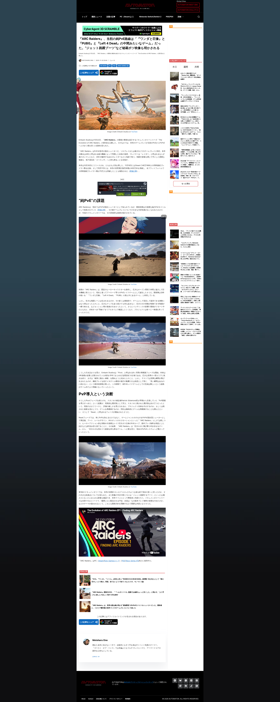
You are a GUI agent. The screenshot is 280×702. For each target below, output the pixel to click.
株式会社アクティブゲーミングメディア (139, 682)
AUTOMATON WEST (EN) (188, 5)
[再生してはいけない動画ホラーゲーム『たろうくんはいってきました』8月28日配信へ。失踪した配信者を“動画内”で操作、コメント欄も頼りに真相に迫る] (174, 299)
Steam (101, 561)
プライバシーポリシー (115, 699)
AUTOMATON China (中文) (188, 10)
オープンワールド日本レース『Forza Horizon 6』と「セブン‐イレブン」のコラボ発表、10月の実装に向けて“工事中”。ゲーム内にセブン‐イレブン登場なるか (190, 322)
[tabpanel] (185, 128)
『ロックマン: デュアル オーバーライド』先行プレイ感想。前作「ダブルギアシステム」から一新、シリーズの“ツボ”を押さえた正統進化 (190, 289)
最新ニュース (97, 17)
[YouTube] (174, 680)
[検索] (199, 17)
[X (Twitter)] (191, 680)
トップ (84, 17)
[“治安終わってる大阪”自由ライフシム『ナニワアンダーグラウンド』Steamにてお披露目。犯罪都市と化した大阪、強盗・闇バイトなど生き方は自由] (174, 266)
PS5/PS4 (169, 17)
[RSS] (196, 686)
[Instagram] (185, 680)
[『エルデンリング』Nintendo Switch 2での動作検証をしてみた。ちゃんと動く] (174, 244)
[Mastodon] (180, 686)
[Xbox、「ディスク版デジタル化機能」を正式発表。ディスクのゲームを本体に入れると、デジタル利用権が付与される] (174, 234)
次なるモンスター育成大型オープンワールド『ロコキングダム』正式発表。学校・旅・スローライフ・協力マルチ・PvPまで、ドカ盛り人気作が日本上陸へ (190, 175)
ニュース (112, 60)
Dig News (103, 66)
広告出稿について (101, 699)
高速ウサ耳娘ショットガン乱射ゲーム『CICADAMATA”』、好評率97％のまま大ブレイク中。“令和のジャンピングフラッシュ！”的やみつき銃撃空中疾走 (191, 278)
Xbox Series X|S (123, 66)
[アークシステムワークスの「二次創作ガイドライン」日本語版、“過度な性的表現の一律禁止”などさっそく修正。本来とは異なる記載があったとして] (174, 310)
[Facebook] (185, 686)
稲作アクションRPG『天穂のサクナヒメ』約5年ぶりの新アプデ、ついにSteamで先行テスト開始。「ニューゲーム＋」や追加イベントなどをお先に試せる (191, 143)
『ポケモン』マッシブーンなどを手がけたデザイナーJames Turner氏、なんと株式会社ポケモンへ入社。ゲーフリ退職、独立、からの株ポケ (191, 88)
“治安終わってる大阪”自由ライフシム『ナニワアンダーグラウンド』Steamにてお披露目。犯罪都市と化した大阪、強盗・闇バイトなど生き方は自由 (190, 267)
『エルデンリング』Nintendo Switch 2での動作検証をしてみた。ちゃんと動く (190, 245)
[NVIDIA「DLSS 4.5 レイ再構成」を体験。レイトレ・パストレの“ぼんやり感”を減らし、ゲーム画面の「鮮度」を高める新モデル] (174, 332)
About (83, 699)
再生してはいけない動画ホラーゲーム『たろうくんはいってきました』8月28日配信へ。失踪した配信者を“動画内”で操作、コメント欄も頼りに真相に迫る (190, 300)
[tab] (174, 67)
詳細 (179, 17)
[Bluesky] (180, 680)
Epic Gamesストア (111, 561)
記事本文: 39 (95, 656)
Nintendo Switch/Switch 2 (150, 17)
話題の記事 (111, 17)
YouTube (134, 132)
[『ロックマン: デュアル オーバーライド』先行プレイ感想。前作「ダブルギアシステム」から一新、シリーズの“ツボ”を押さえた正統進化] (174, 288)
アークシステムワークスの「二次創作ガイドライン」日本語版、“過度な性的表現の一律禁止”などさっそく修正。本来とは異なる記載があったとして (191, 311)
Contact (90, 699)
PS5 (114, 66)
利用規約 (127, 699)
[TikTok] (191, 686)
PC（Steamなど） (127, 17)
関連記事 (133, 171)
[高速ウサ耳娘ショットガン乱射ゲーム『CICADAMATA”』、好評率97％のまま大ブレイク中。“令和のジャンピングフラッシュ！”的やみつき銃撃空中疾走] (174, 277)
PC (110, 66)
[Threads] (196, 680)
